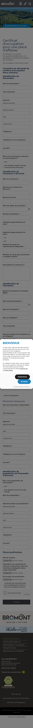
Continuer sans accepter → (22, 386)
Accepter (24, 381)
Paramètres (22, 377)
